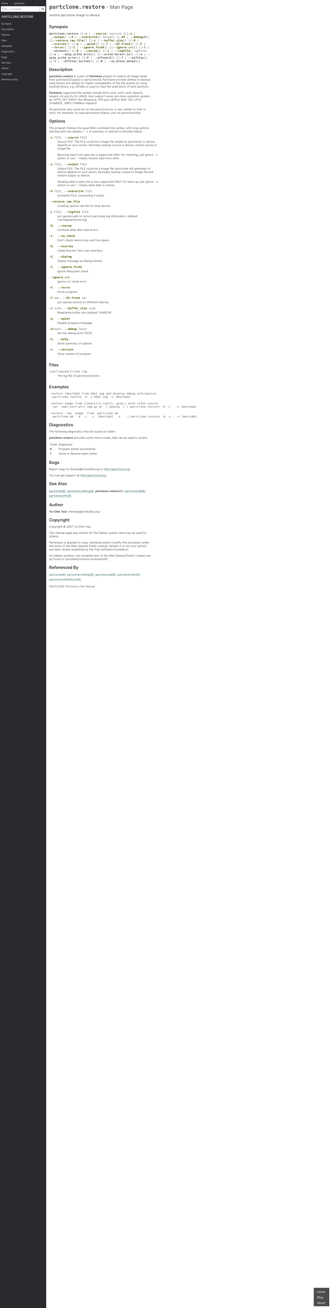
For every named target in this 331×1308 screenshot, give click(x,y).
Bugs (4, 57)
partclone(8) (57, 491)
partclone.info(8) (60, 495)
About (321, 1303)
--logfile (122, 50)
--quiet (90, 44)
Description (7, 29)
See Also (6, 62)
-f (106, 44)
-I (73, 47)
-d (51, 329)
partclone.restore (18, 16)
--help (63, 339)
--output (58, 37)
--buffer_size (112, 40)
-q (76, 44)
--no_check (66, 236)
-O (71, 37)
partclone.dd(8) (135, 491)
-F (140, 44)
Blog (320, 1297)
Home (321, 1291)
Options (5, 34)
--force (57, 47)
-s (85, 33)
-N (133, 40)
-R (76, 50)
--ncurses (58, 44)
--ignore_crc (123, 47)
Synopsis (6, 23)
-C (144, 47)
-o (130, 33)
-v (51, 349)
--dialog (65, 256)
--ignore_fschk (92, 47)
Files (3, 40)
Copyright (6, 74)
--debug (136, 37)
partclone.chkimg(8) (80, 491)
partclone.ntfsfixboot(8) (65, 579)
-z (94, 40)
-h (51, 339)
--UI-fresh (121, 44)
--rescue (90, 50)
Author (5, 68)
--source (99, 33)
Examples (6, 46)
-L (107, 50)
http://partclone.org (117, 469)
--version (65, 349)
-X (51, 256)
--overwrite (87, 37)
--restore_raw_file (68, 40)
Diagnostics (7, 51)
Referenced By (9, 79)
